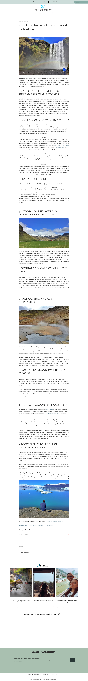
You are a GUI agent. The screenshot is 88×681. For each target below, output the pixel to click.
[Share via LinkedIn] (26, 530)
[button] (34, 2)
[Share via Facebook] (19, 530)
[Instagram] (58, 614)
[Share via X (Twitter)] (22, 530)
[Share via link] (29, 530)
